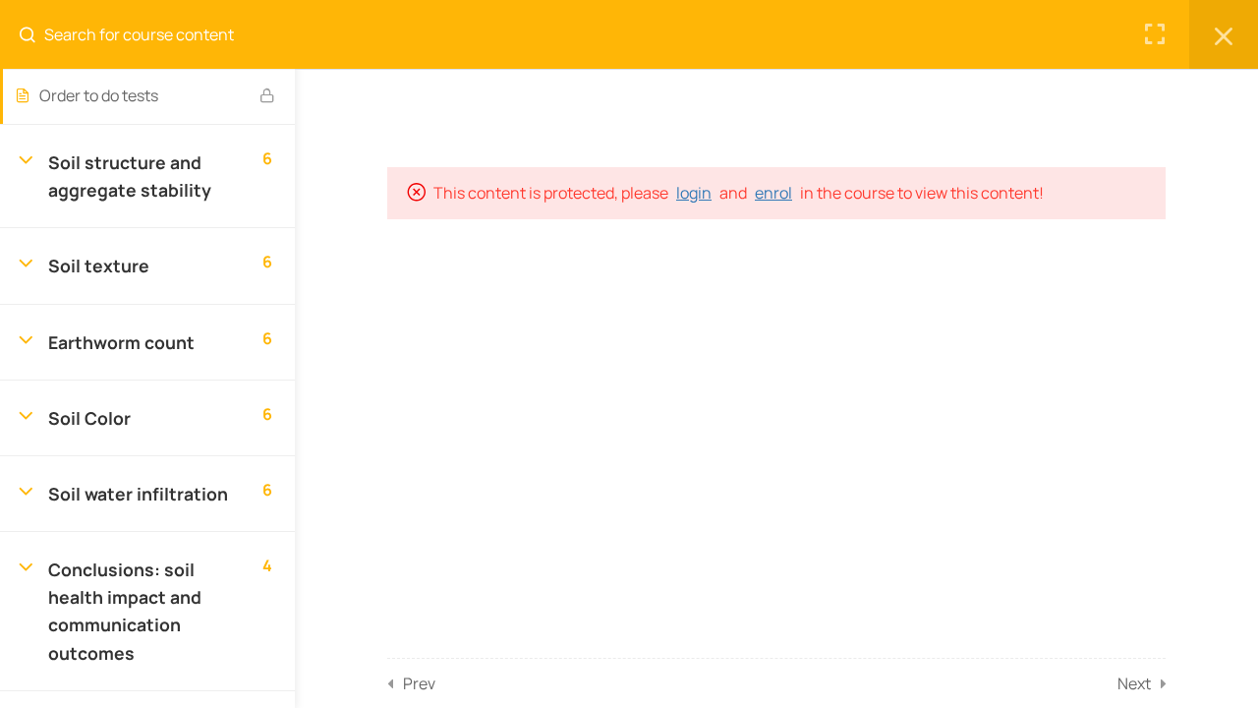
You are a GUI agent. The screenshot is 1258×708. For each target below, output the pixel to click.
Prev (419, 683)
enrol (773, 193)
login (694, 193)
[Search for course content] (35, 34)
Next (1134, 683)
